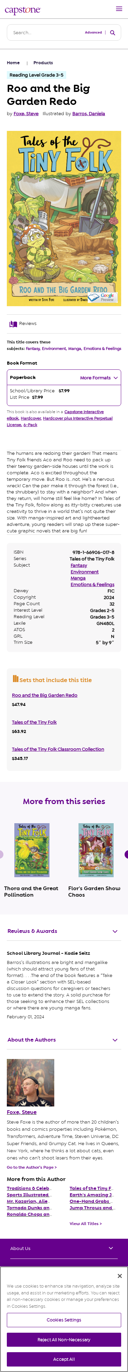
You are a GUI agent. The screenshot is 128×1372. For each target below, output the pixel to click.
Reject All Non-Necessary (64, 1339)
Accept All (63, 1359)
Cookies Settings (64, 1319)
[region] (64, 1319)
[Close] (119, 1275)
